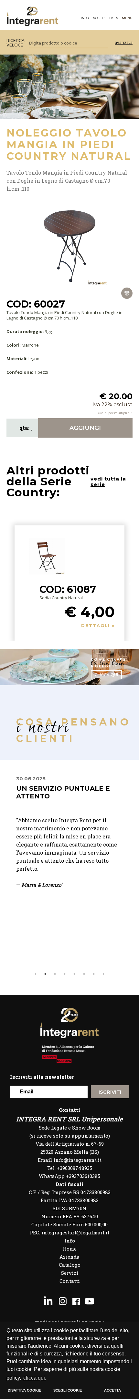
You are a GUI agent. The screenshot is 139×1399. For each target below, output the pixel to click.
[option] (69, 840)
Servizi (69, 1273)
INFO (85, 18)
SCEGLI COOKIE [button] (67, 1390)
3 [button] (55, 974)
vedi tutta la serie (108, 481)
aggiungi (85, 427)
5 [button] (74, 974)
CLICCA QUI (106, 674)
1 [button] (35, 974)
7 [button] (94, 974)
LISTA (113, 18)
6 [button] (84, 974)
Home (70, 1248)
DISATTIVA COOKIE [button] (24, 1390)
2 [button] (45, 974)
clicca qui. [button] (34, 1378)
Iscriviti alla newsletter (42, 1076)
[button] (132, 579)
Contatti (69, 1281)
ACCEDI (99, 18)
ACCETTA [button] (112, 1390)
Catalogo (69, 1265)
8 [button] (103, 974)
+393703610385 (83, 1176)
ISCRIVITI (110, 1092)
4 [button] (64, 974)
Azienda (69, 1256)
